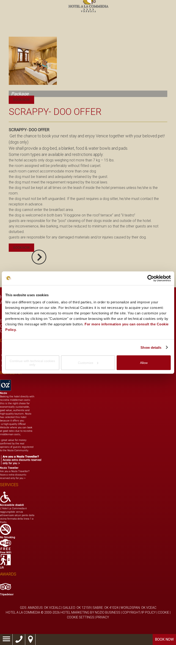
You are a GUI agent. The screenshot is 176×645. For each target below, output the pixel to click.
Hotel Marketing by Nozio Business (90, 612)
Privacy (102, 617)
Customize (85, 363)
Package (20, 94)
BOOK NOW (21, 100)
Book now (164, 639)
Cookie (163, 612)
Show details (150, 347)
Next (39, 257)
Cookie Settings (80, 617)
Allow (144, 363)
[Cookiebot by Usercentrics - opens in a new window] (151, 278)
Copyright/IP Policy (139, 612)
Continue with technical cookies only (32, 362)
